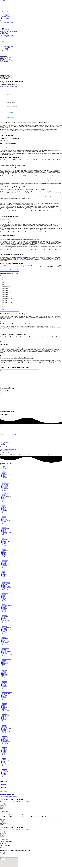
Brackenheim (5, 502)
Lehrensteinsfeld (5, 603)
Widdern (4, 763)
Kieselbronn (4, 584)
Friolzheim (4, 543)
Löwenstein (4, 615)
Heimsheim (4, 563)
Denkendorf (4, 513)
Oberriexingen (5, 663)
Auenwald (4, 480)
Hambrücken (4, 557)
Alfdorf (3, 473)
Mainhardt (4, 618)
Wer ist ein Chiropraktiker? (8, 143)
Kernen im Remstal (6, 583)
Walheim (4, 751)
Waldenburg (4, 750)
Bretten (3, 505)
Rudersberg (4, 700)
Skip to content (3, 0)
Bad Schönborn (5, 486)
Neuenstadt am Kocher (6, 651)
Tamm (3, 735)
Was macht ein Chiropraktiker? (10, 168)
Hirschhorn (4, 568)
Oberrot (3, 664)
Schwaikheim (5, 713)
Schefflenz (4, 705)
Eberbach (4, 518)
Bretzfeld (4, 506)
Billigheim (4, 497)
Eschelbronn (4, 531)
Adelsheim (4, 467)
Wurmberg (4, 772)
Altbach (3, 475)
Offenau (4, 672)
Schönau (4, 706)
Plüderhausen (5, 687)
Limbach (4, 610)
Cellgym (6, 15)
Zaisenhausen (5, 775)
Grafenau (4, 551)
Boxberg (4, 501)
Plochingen (4, 686)
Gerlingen (4, 549)
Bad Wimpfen (5, 487)
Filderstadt (4, 537)
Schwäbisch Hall (5, 710)
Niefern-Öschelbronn (6, 659)
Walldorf (4, 752)
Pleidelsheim (4, 685)
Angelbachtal (5, 477)
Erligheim (4, 530)
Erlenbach (4, 529)
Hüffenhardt (4, 570)
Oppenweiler (4, 675)
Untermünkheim (5, 742)
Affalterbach (4, 468)
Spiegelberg (4, 725)
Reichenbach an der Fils (7, 692)
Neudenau (4, 650)
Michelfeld (4, 628)
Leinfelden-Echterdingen (7, 605)
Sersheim (4, 718)
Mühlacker (4, 634)
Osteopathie (7, 14)
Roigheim (4, 696)
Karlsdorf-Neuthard (6, 582)
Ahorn (3, 471)
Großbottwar (4, 552)
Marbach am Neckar (6, 620)
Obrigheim (4, 670)
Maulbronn (4, 625)
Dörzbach (4, 517)
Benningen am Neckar (6, 493)
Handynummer (3, 823)
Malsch (3, 619)
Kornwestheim (5, 593)
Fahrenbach (4, 533)
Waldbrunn (4, 749)
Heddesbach (4, 561)
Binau (3, 498)
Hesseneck (4, 566)
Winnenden (4, 769)
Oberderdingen (5, 662)
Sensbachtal (4, 717)
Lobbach (4, 611)
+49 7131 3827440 (3, 56)
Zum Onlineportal (5, 18)
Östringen (4, 678)
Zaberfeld (4, 774)
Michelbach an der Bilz (6, 627)
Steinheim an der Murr (6, 728)
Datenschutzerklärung (7, 794)
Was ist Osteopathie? (6, 222)
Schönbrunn (4, 707)
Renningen (4, 695)
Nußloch (4, 661)
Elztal (3, 524)
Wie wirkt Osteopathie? (7, 235)
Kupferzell (4, 598)
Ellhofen (4, 523)
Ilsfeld (3, 572)
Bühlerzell (4, 509)
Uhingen (4, 738)
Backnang (4, 482)
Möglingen (4, 630)
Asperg (3, 479)
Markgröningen (5, 621)
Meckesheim (4, 626)
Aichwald (4, 472)
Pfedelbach (4, 682)
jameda (13, 95)
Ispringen (4, 576)
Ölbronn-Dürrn (5, 674)
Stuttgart (4, 730)
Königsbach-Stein (5, 589)
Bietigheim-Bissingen (6, 496)
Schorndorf (4, 709)
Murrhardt (4, 640)
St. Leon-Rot (4, 727)
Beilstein (4, 491)
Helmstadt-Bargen (5, 564)
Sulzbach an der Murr (6, 731)
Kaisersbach (4, 579)
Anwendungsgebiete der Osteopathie (11, 254)
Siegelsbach (4, 719)
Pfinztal (3, 683)
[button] (31, 20)
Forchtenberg (5, 539)
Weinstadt (4, 758)
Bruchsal (4, 507)
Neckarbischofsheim (6, 641)
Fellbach (4, 534)
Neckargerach (5, 643)
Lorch (3, 614)
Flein (3, 538)
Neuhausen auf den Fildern (7, 654)
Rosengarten (4, 698)
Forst (3, 540)
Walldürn (4, 753)
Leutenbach (4, 608)
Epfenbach (4, 526)
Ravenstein (4, 689)
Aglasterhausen (5, 469)
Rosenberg (4, 697)
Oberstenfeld (4, 666)
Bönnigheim (4, 500)
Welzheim (4, 762)
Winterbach (4, 770)
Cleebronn (4, 511)
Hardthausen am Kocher (7, 559)
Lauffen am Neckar (6, 601)
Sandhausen (4, 704)
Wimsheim (4, 768)
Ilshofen (4, 573)
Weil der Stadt (5, 755)
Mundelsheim (5, 638)
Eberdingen (4, 519)
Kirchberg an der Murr (6, 586)
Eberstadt (4, 521)
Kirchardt (4, 585)
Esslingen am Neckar (6, 532)
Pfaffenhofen (4, 681)
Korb (3, 590)
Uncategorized (5, 739)
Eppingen (4, 527)
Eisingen (4, 522)
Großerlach (4, 553)
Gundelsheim (5, 556)
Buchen (3, 508)
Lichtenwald (4, 609)
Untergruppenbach (6, 741)
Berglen (3, 494)
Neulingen (4, 655)
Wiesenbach (4, 765)
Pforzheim (4, 684)
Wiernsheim (4, 764)
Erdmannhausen (5, 528)
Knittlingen (4, 588)
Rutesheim (4, 702)
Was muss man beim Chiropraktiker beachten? (14, 201)
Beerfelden (4, 490)
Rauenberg (4, 688)
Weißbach (4, 761)
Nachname (2, 805)
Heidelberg (4, 562)
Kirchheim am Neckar (6, 587)
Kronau (3, 596)
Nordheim (4, 660)
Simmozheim (4, 720)
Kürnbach (4, 599)
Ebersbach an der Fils (6, 520)
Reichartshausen (5, 691)
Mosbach (4, 632)
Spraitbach (4, 726)
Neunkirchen (4, 656)
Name (1, 803)
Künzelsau (4, 597)
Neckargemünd (5, 642)
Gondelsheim (5, 550)
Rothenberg (4, 699)
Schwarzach (4, 714)
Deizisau (4, 512)
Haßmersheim (5, 560)
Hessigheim (4, 567)
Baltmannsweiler (5, 488)
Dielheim (4, 515)
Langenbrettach (5, 600)
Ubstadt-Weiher (5, 737)
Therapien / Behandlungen (7, 11)
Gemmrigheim (5, 548)
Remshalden (4, 694)
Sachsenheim (4, 703)
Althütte (4, 476)
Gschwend (4, 554)
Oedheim (4, 671)
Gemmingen (4, 546)
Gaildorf (4, 545)
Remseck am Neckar (6, 693)
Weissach (4, 759)
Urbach (3, 744)
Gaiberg (4, 544)
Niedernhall (4, 658)
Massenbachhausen (6, 622)
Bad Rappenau (5, 485)
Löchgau (4, 612)
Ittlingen (4, 577)
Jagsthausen (4, 578)
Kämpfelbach (5, 581)
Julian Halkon (10, 90)
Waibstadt (4, 748)
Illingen (3, 571)
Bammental (4, 489)
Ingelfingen (4, 574)
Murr (3, 639)
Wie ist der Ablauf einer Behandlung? (11, 263)
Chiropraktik (7, 12)
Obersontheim (5, 665)
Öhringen (4, 673)
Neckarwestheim (5, 647)
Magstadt (4, 617)
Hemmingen (4, 565)
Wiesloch (4, 766)
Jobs (3, 17)
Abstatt (3, 466)
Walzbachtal (4, 754)
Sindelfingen (4, 721)
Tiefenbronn (4, 736)
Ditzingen (4, 516)
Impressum (3, 784)
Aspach (3, 478)
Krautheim (4, 595)
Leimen (3, 604)
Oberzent (4, 669)
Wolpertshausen (5, 771)
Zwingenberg (5, 778)
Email (1, 807)
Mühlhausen (4, 636)
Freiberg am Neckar (6, 541)
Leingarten (4, 606)
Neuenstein (4, 652)
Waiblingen (4, 747)
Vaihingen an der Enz (6, 746)
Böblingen (4, 499)
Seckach (4, 716)
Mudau (3, 633)
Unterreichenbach (5, 743)
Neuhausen (4, 653)
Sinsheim (4, 722)
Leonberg (4, 607)
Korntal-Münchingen (6, 592)
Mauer (3, 623)
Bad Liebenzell (5, 484)
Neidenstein (4, 649)
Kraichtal (4, 594)
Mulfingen (4, 637)
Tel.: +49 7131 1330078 (4, 442)
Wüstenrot (4, 773)
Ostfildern (4, 677)
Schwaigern (4, 711)
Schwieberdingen (5, 715)
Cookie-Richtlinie (4, 791)
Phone (1, 806)
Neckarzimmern (5, 648)
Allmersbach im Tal (6, 474)
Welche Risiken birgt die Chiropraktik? (12, 187)
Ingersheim (4, 575)
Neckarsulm (4, 645)
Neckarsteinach (5, 644)
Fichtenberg (4, 535)
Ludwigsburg (5, 616)
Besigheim (4, 495)
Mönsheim (4, 631)
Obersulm (4, 667)
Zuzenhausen (5, 776)
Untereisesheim (5, 740)
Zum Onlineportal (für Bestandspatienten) (8, 449)
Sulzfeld (4, 732)
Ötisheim (4, 680)
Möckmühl (4, 629)
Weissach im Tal (5, 760)
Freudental (4, 542)
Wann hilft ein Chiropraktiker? (10, 157)
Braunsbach (4, 504)
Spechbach (4, 724)
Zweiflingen (4, 777)
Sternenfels (4, 729)
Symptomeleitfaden (6, 16)
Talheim (4, 733)
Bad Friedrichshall (5, 483)
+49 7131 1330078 (3, 32)
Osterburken (4, 676)
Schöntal (4, 708)
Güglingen (4, 555)
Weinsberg (4, 757)
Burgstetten (4, 510)
